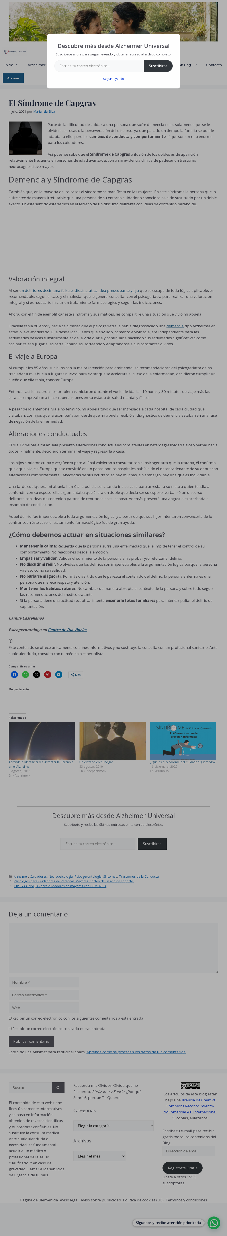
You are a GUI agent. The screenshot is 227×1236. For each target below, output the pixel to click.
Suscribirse (158, 65)
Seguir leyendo (113, 79)
